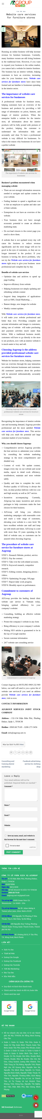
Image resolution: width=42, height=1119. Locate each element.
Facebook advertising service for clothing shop (31, 764)
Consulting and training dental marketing (8, 764)
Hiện (21, 744)
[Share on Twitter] (19, 752)
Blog (21, 1115)
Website (7, 825)
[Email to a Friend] (23, 752)
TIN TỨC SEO (20, 11)
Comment (8, 786)
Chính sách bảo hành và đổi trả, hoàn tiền (21, 990)
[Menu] (3, 3)
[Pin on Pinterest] (27, 752)
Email (7, 815)
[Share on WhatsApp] (11, 752)
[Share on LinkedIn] (31, 752)
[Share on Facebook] (15, 752)
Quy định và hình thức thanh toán (18, 986)
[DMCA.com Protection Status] (8, 1096)
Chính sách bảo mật (12, 994)
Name (7, 805)
